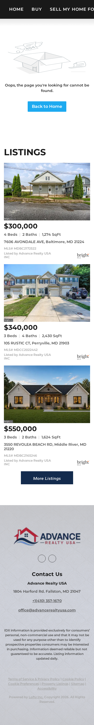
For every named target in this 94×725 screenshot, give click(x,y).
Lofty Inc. (36, 697)
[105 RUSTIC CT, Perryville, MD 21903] (47, 293)
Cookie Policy (73, 679)
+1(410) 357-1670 (47, 600)
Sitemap (77, 684)
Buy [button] (37, 9)
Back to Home (47, 106)
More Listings (47, 478)
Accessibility (47, 688)
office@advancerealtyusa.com (47, 610)
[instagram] (52, 558)
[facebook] (42, 558)
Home (16, 9)
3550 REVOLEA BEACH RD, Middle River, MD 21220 (45, 446)
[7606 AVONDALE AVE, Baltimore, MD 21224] (47, 191)
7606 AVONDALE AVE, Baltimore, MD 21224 (44, 241)
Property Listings (55, 684)
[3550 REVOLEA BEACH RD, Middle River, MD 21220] (47, 394)
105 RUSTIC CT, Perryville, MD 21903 (36, 343)
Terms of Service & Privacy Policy (34, 679)
